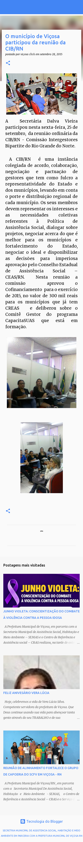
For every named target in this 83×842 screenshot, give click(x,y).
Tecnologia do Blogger (44, 821)
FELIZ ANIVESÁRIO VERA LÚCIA (26, 693)
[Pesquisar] (76, 7)
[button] (8, 63)
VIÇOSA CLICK (24, 7)
